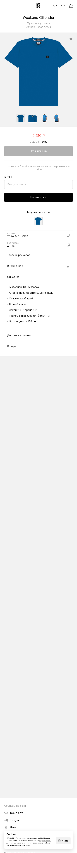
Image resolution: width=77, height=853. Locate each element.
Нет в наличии (38, 151)
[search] (63, 6)
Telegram (15, 820)
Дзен (13, 827)
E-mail (8, 177)
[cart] (71, 6)
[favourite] (55, 6)
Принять (63, 841)
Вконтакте (16, 813)
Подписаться (38, 197)
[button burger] (5, 5)
